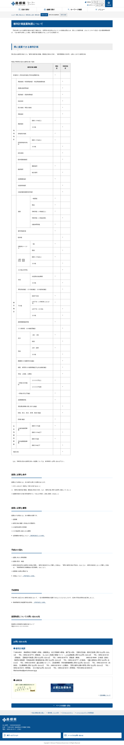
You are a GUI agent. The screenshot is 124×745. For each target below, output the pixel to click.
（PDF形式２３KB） (39, 602)
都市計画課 (63, 15)
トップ (13, 15)
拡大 (98, 5)
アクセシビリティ (67, 713)
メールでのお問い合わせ (75, 735)
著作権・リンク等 (53, 713)
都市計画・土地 (30, 15)
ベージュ (101, 2)
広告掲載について (105, 695)
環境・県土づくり (20, 15)
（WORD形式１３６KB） (37, 536)
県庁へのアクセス (12, 735)
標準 (102, 5)
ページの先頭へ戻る (63, 705)
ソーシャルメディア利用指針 (85, 713)
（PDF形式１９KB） (29, 576)
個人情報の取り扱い (38, 713)
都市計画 (37, 15)
